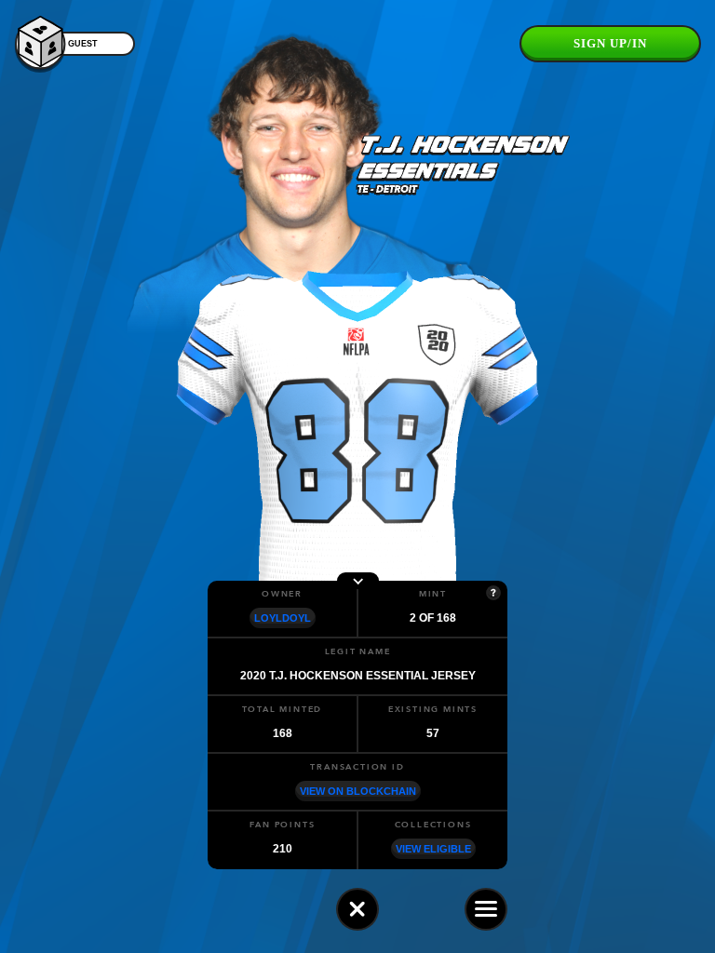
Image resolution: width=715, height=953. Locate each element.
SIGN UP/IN (610, 43)
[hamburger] (486, 909)
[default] (357, 909)
